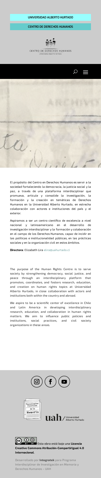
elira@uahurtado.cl (57, 250)
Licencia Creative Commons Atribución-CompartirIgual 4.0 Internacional (49, 448)
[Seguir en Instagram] (37, 382)
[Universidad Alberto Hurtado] (65, 420)
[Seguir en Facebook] (50, 382)
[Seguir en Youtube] (64, 382)
